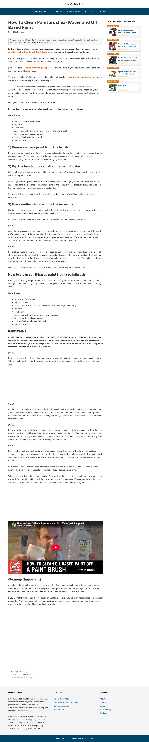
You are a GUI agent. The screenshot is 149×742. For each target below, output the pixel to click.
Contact (103, 706)
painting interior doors (42, 52)
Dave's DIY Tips (74, 4)
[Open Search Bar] (114, 11)
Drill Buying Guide (61, 706)
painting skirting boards (19, 52)
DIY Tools (102, 11)
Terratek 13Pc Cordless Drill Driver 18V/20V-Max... (127, 45)
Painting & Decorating (19, 671)
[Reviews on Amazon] (123, 35)
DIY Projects (57, 11)
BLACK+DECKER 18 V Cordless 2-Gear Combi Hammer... (127, 31)
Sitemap (103, 702)
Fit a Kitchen (89, 11)
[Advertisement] (55, 385)
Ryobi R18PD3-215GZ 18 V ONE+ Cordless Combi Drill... (127, 73)
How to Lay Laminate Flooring (22, 674)
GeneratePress (87, 738)
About (102, 699)
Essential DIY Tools (61, 699)
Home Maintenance (73, 11)
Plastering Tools (60, 709)
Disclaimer (104, 713)
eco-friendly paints (78, 77)
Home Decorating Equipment (66, 702)
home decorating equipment (39, 67)
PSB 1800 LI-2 (123, 85)
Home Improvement (41, 11)
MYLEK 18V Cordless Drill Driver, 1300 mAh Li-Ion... (127, 59)
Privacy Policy (105, 709)
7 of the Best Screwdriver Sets (22, 677)
